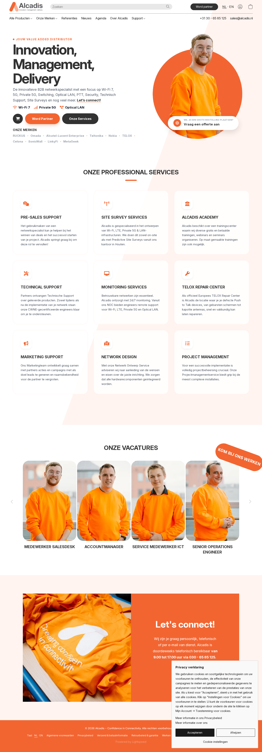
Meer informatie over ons (191, 722)
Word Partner (42, 119)
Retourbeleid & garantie (145, 735)
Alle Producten (19, 18)
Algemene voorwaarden (60, 735)
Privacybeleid (85, 735)
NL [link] (36, 735)
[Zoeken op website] (168, 6)
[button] (26, 7)
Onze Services (80, 119)
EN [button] (231, 7)
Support (137, 18)
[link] (215, 740)
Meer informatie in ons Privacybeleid (198, 718)
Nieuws (86, 18)
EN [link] (41, 735)
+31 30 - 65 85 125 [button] (213, 18)
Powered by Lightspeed (131, 741)
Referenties (69, 18)
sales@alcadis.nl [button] (241, 18)
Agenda (100, 18)
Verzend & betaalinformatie (112, 735)
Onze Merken (46, 18)
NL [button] (224, 7)
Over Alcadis (119, 18)
